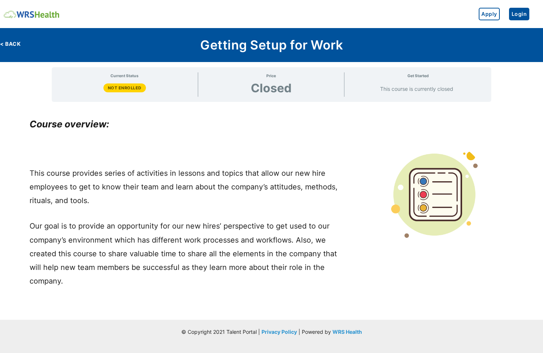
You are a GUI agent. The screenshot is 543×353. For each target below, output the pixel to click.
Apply (489, 14)
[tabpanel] (271, 197)
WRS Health (347, 332)
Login (519, 14)
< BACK (10, 44)
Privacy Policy (279, 332)
